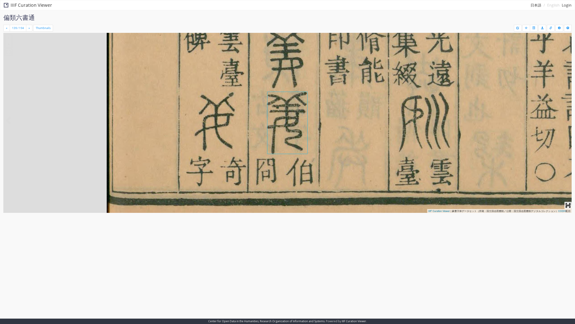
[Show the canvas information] (551, 28)
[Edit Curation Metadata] (518, 28)
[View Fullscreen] (8, 52)
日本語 (536, 5)
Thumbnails (43, 28)
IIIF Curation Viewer (31, 5)
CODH (562, 211)
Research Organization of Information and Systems (292, 321)
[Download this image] (542, 28)
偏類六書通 (19, 17)
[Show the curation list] (533, 28)
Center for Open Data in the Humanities (233, 321)
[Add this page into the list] (526, 28)
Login (566, 5)
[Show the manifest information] (559, 28)
